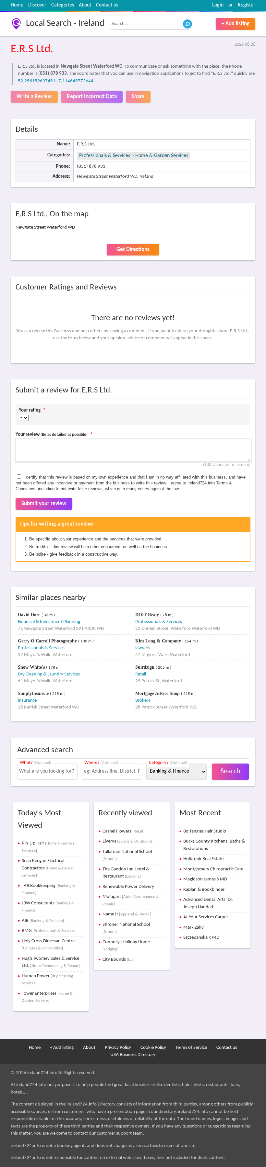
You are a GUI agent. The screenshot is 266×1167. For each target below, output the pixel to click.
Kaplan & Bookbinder (203, 889)
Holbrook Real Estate (203, 858)
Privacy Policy (118, 1047)
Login (218, 5)
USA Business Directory (132, 1054)
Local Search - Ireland (65, 23)
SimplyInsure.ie (34, 693)
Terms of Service (191, 1047)
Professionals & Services (104, 155)
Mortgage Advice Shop (158, 693)
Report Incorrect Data (92, 96)
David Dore (30, 614)
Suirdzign (145, 667)
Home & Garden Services (161, 155)
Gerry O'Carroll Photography (48, 641)
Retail (140, 674)
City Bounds (119, 959)
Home (17, 5)
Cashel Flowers (123, 831)
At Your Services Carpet (205, 917)
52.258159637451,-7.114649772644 (55, 81)
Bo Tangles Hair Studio (204, 831)
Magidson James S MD (205, 879)
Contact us (107, 5)
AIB (43, 920)
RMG (49, 930)
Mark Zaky (193, 927)
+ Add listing (235, 24)
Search (230, 771)
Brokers (142, 700)
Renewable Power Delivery (128, 886)
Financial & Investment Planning (49, 621)
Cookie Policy (153, 1047)
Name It (127, 914)
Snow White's (32, 667)
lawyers (142, 648)
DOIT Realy (147, 614)
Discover (37, 5)
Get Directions (133, 249)
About (85, 5)
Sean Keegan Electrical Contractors (48, 868)
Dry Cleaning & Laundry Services (49, 674)
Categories (62, 5)
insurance (27, 700)
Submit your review (43, 503)
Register (246, 5)
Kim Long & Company (158, 641)
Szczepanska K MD (201, 937)
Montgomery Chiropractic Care (213, 869)
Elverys (127, 841)
